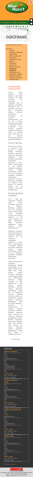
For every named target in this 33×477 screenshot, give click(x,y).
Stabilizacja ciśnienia (15, 76)
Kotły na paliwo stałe (15, 56)
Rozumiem (16, 469)
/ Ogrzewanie (22, 22)
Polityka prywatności (10, 464)
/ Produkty (14, 22)
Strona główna (5, 22)
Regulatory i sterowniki (15, 52)
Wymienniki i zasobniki (15, 74)
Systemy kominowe (14, 66)
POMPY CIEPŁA (9, 29)
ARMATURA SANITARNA (20, 29)
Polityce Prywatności (21, 475)
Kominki (11, 61)
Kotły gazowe (13, 54)
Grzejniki (11, 50)
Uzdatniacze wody (14, 72)
